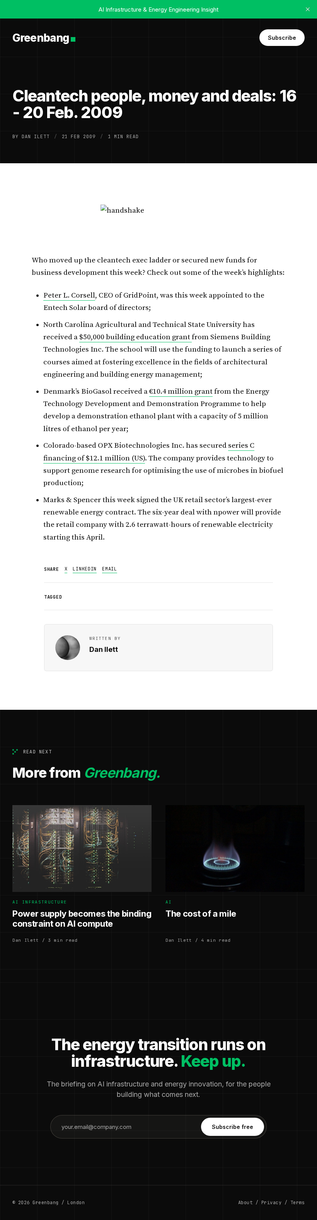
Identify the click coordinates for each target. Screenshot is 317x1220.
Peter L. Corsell (69, 295)
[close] (308, 9)
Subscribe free (232, 1127)
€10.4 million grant (181, 391)
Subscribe (282, 37)
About (245, 1203)
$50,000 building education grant (135, 337)
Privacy (271, 1203)
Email (109, 569)
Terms (297, 1203)
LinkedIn (85, 569)
